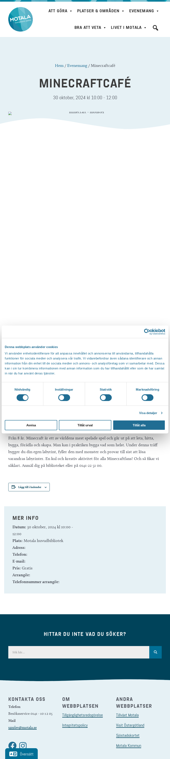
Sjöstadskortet (128, 735)
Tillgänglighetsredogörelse (82, 715)
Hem (59, 65)
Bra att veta (87, 28)
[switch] (64, 397)
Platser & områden (98, 11)
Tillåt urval (85, 425)
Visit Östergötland (130, 725)
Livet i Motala (126, 28)
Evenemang (141, 11)
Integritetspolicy (75, 725)
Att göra (58, 11)
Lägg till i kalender (29, 487)
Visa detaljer (148, 412)
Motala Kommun (128, 745)
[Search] (155, 652)
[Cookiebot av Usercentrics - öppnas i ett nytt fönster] (147, 332)
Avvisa (31, 425)
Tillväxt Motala (127, 715)
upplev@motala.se (22, 727)
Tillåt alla (139, 425)
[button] (155, 28)
